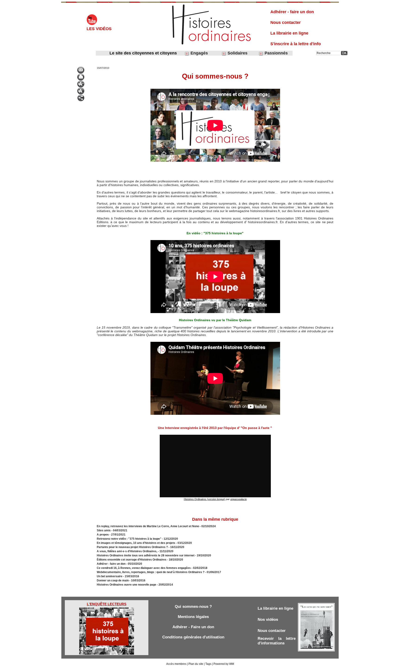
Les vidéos (99, 28)
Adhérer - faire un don (292, 12)
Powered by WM (223, 664)
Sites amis (104, 530)
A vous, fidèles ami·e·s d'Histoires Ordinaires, (127, 551)
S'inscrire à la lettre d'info (295, 43)
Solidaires (236, 53)
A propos (103, 534)
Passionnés (275, 53)
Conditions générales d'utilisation (193, 637)
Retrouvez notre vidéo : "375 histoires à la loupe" (129, 538)
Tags (208, 664)
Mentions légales (193, 617)
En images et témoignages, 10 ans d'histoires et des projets (136, 543)
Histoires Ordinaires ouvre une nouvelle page (127, 584)
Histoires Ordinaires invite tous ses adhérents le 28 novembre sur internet (145, 555)
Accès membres (176, 664)
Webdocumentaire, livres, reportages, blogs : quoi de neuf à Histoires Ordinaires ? (150, 572)
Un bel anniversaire (109, 576)
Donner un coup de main (113, 580)
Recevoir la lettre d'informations (277, 640)
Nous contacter (285, 22)
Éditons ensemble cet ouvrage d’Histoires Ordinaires (132, 559)
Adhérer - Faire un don (193, 627)
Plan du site (195, 664)
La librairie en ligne (289, 33)
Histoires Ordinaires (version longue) (204, 499)
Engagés (198, 53)
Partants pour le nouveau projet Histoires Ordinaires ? (132, 547)
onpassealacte (238, 499)
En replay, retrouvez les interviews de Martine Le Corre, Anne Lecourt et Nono (148, 526)
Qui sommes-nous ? (193, 606)
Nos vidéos (268, 619)
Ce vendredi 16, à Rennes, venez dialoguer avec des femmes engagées (144, 568)
